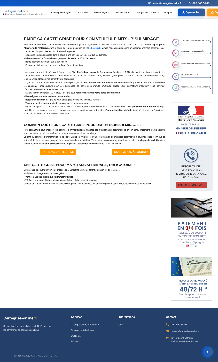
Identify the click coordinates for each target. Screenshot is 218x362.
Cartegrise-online (20, 318)
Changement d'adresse (147, 12)
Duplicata (76, 335)
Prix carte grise (101, 12)
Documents (82, 12)
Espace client (193, 12)
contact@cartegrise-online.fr (185, 331)
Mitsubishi (96, 47)
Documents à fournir (131, 151)
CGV (121, 324)
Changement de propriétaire (85, 324)
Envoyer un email (191, 184)
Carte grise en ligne (61, 12)
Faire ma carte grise (58, 151)
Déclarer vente (122, 12)
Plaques (168, 12)
